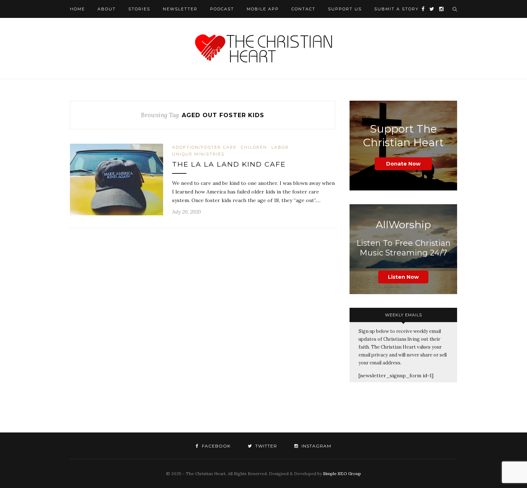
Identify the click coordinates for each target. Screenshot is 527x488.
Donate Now (403, 164)
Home (77, 8)
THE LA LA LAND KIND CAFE (229, 164)
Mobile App (263, 8)
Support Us (345, 8)
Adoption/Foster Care (204, 147)
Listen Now (403, 277)
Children (254, 147)
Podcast (222, 8)
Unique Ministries (198, 154)
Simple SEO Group (342, 473)
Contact (303, 8)
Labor (280, 147)
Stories (139, 8)
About (107, 8)
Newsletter (180, 8)
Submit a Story (396, 8)
